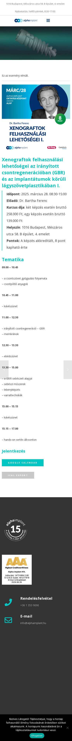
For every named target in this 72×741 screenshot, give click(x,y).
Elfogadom (36, 735)
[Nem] (67, 728)
